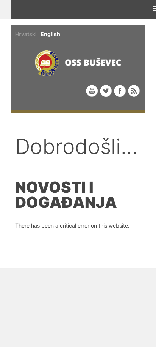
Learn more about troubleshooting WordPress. (72, 243)
